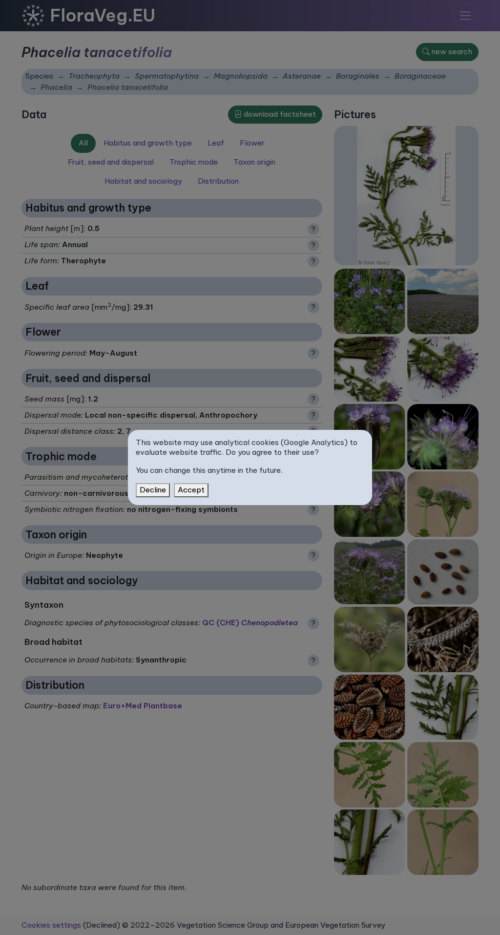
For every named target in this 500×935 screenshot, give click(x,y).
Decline (153, 489)
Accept (191, 489)
